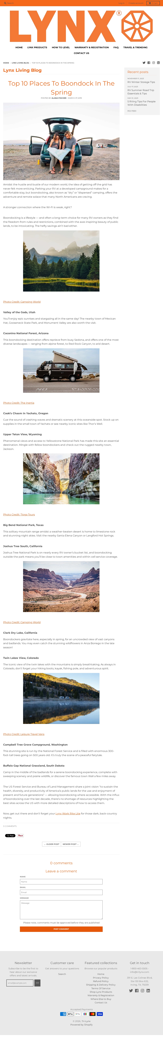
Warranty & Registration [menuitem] (91, 47)
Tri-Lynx (86, 1021)
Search (62, 974)
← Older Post (51, 844)
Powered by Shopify (81, 1024)
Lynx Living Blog (20, 63)
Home (6, 63)
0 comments (10, 826)
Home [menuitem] (19, 47)
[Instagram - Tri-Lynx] (153, 62)
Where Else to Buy (101, 999)
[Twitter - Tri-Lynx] (144, 62)
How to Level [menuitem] (61, 47)
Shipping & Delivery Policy (101, 984)
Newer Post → (71, 844)
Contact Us (101, 1002)
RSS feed (132, 111)
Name (22, 877)
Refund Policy (101, 981)
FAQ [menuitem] (116, 47)
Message (24, 898)
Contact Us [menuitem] (81, 53)
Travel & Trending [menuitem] (135, 47)
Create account (136, 3)
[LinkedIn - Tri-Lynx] (158, 62)
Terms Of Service (100, 988)
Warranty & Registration (101, 995)
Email (23, 887)
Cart (155, 3)
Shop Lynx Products (101, 991)
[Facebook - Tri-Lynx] (148, 62)
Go (37, 983)
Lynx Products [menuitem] (37, 47)
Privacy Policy (101, 977)
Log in (121, 3)
